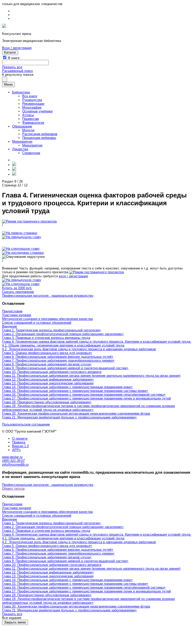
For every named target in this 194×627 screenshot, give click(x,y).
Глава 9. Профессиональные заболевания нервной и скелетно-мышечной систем (64, 368)
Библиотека (21, 92)
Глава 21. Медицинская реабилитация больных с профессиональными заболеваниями (68, 417)
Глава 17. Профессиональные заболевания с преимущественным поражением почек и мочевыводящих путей (86, 398)
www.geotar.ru (12, 457)
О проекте (20, 438)
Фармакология (33, 122)
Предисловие (12, 311)
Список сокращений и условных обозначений (36, 322)
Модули (28, 130)
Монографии (31, 107)
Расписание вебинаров (39, 134)
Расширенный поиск (17, 71)
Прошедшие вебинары (39, 138)
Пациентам (30, 119)
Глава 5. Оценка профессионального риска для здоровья (46, 353)
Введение (9, 326)
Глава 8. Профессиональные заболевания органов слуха (46, 364)
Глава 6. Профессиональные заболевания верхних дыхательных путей (56, 357)
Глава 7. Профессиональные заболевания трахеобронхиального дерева (57, 360)
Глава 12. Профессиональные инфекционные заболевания (47, 379)
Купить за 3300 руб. (17, 288)
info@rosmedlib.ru (15, 464)
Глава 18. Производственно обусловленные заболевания (46, 402)
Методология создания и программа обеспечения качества (47, 319)
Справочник (31, 153)
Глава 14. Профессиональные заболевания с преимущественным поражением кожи (66, 387)
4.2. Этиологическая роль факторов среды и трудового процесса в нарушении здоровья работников (79, 349)
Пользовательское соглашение (26, 424)
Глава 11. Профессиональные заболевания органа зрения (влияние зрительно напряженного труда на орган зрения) (91, 376)
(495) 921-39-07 (13, 461)
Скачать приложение (18, 292)
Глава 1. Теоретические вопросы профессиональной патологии (50, 330)
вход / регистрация (73, 276)
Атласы (28, 115)
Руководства (32, 100)
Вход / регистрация (17, 48)
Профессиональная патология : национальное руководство (47, 295)
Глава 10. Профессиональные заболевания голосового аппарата (51, 372)
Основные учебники (37, 111)
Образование (22, 126)
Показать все (12, 67)
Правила (18, 442)
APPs (16, 450)
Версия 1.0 (20, 446)
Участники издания (16, 315)
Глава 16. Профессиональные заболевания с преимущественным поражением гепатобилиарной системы (83, 394)
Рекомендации (33, 104)
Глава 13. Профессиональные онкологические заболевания (47, 383)
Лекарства (20, 149)
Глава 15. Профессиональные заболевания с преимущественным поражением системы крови (74, 391)
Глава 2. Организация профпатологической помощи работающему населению (62, 334)
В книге (13, 58)
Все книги (29, 96)
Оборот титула (13, 488)
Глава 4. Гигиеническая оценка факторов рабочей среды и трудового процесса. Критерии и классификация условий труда (96, 341)
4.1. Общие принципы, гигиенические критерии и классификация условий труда (63, 345)
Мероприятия (22, 141)
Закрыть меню (15, 622)
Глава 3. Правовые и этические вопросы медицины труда (46, 338)
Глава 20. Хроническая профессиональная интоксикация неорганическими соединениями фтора (76, 413)
